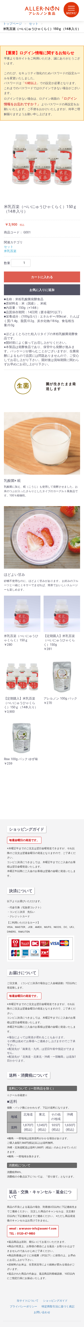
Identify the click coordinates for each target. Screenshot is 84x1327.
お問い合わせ (42, 1312)
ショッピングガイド (55, 1300)
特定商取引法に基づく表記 (58, 1306)
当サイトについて (27, 1300)
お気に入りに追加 (42, 290)
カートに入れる (42, 277)
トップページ (12, 23)
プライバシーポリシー (23, 1306)
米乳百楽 (10, 251)
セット (8, 247)
